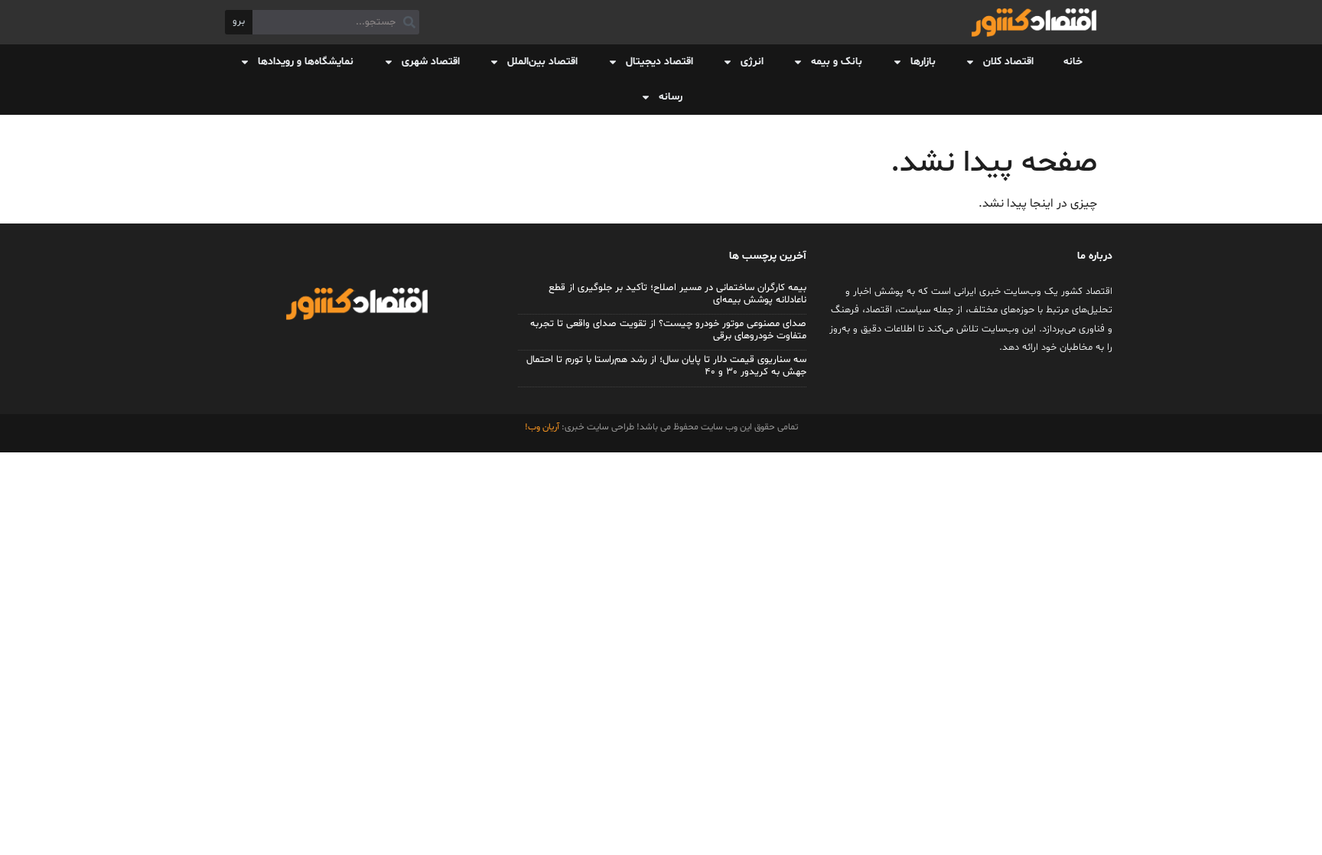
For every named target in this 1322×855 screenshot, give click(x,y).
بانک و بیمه (836, 61)
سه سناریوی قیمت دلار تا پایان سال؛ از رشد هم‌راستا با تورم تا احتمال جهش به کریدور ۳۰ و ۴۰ (666, 366)
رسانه (670, 97)
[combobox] (335, 22)
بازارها (923, 61)
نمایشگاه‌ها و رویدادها (305, 61)
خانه (1073, 61)
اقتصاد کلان (1008, 61)
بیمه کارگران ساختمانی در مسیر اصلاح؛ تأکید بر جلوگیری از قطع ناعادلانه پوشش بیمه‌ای (677, 294)
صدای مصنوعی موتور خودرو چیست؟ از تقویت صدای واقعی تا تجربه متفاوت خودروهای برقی (668, 330)
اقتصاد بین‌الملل (542, 61)
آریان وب (543, 427)
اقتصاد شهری (431, 61)
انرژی (752, 61)
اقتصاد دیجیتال (659, 61)
